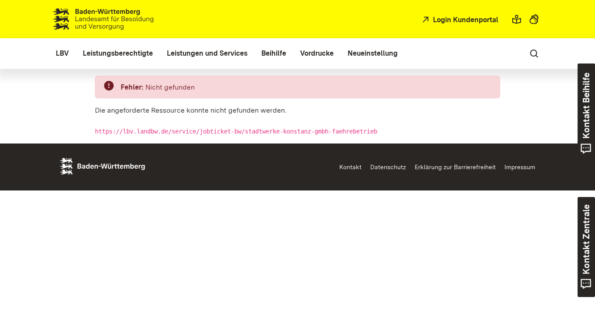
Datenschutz (388, 167)
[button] (516, 19)
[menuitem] (62, 53)
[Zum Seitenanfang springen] (572, 286)
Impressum (519, 167)
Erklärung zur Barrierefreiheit (455, 167)
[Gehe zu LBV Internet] (103, 19)
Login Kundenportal (464, 20)
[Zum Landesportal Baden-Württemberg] (117, 165)
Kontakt (350, 167)
